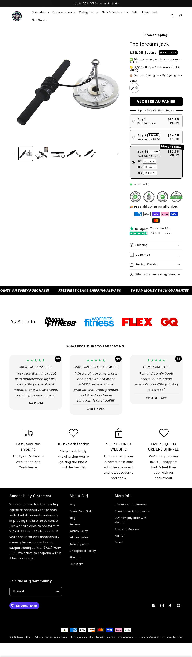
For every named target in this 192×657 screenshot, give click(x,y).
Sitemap (75, 557)
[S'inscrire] (58, 591)
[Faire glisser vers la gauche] (13, 153)
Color (133, 81)
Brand (119, 542)
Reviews (75, 524)
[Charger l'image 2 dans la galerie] (42, 153)
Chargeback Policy (83, 551)
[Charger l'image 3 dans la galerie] (58, 153)
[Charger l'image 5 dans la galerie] (90, 153)
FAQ (72, 504)
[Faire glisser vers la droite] (118, 153)
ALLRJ (22, 636)
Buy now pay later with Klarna (131, 520)
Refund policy (79, 544)
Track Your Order (82, 511)
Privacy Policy (79, 537)
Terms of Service (127, 529)
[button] (40, 12)
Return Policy (79, 531)
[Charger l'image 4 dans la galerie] (74, 153)
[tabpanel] (61, 322)
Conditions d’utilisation (120, 636)
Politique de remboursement (51, 636)
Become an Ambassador (132, 511)
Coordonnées (175, 636)
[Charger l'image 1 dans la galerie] (26, 153)
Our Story (76, 564)
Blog (72, 518)
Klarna (119, 536)
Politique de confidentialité (87, 636)
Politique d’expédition (150, 636)
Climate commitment (130, 504)
